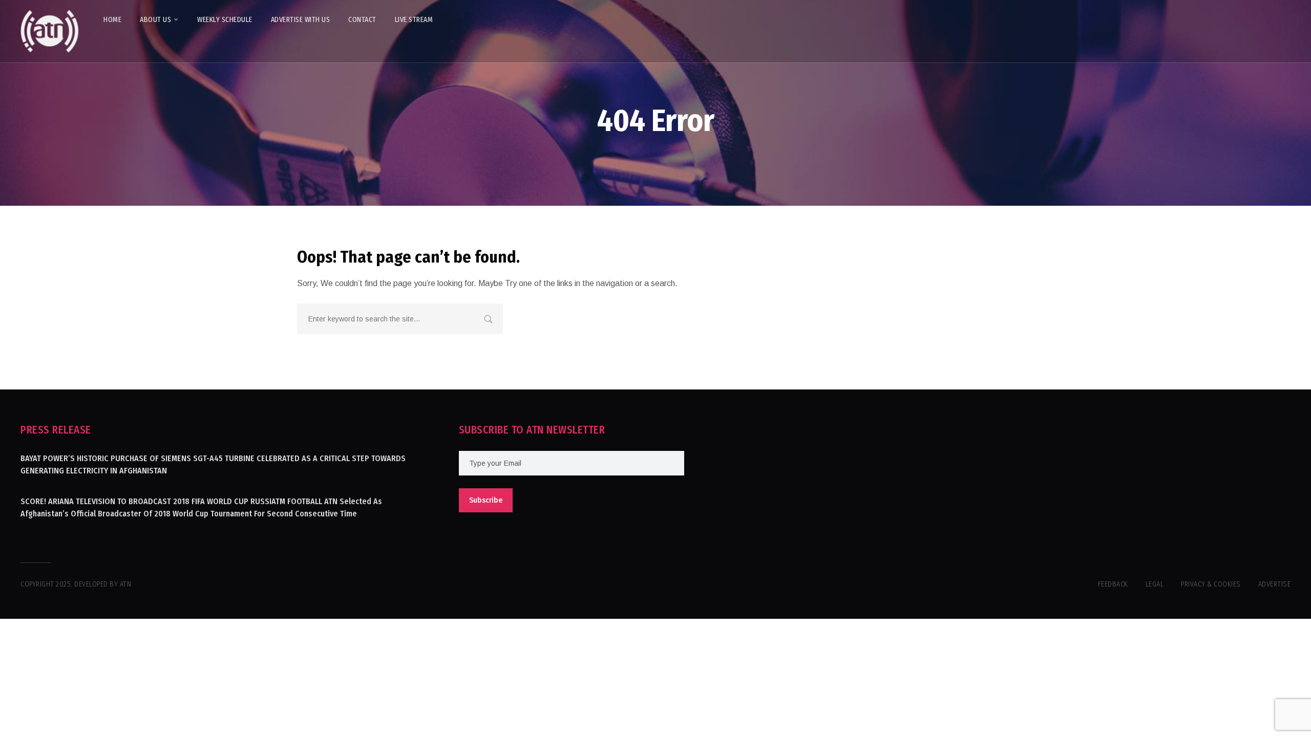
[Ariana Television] (49, 31)
